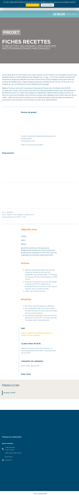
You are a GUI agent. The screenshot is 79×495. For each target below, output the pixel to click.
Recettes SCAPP (9, 393)
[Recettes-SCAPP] (2, 393)
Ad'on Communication (40, 493)
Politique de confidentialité (11, 437)
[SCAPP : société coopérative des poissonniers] (31, 123)
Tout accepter (33, 5)
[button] (34, 485)
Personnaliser (47, 5)
